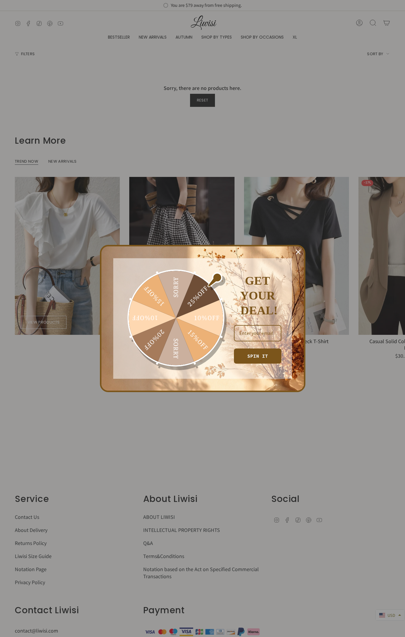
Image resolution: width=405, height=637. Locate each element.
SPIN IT (257, 356)
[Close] (298, 252)
